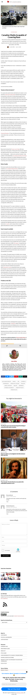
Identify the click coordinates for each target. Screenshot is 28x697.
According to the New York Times (20, 155)
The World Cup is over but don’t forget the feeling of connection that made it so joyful (13, 426)
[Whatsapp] (20, 376)
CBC (18, 381)
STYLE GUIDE (3, 653)
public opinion (8, 385)
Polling (23, 383)
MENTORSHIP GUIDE (5, 648)
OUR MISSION (4, 635)
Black (14, 381)
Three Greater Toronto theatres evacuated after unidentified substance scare (12, 482)
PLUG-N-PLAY (4, 663)
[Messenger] (7, 376)
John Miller (13, 46)
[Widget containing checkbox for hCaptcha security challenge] (11, 550)
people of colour (15, 383)
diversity (23, 381)
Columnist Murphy (4, 133)
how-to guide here (4, 598)
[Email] (25, 376)
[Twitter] (12, 376)
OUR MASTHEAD (4, 639)
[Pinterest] (16, 376)
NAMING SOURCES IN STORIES (7, 657)
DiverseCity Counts (7, 267)
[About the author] (7, 346)
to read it (7, 223)
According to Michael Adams (12, 168)
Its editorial (13, 323)
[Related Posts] (20, 346)
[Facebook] (3, 376)
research (21, 385)
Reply (7, 501)
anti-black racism (6, 381)
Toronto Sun (14, 389)
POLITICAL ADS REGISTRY (6, 637)
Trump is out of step (15, 149)
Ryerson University (9, 387)
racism (15, 385)
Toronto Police (20, 387)
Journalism (6, 383)
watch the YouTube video (10, 94)
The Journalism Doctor (20, 337)
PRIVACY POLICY (4, 670)
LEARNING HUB (4, 646)
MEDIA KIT (3, 650)
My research (16, 243)
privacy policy (20, 692)
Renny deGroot (9, 495)
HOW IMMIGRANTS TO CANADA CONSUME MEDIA (12, 655)
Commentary (14, 32)
